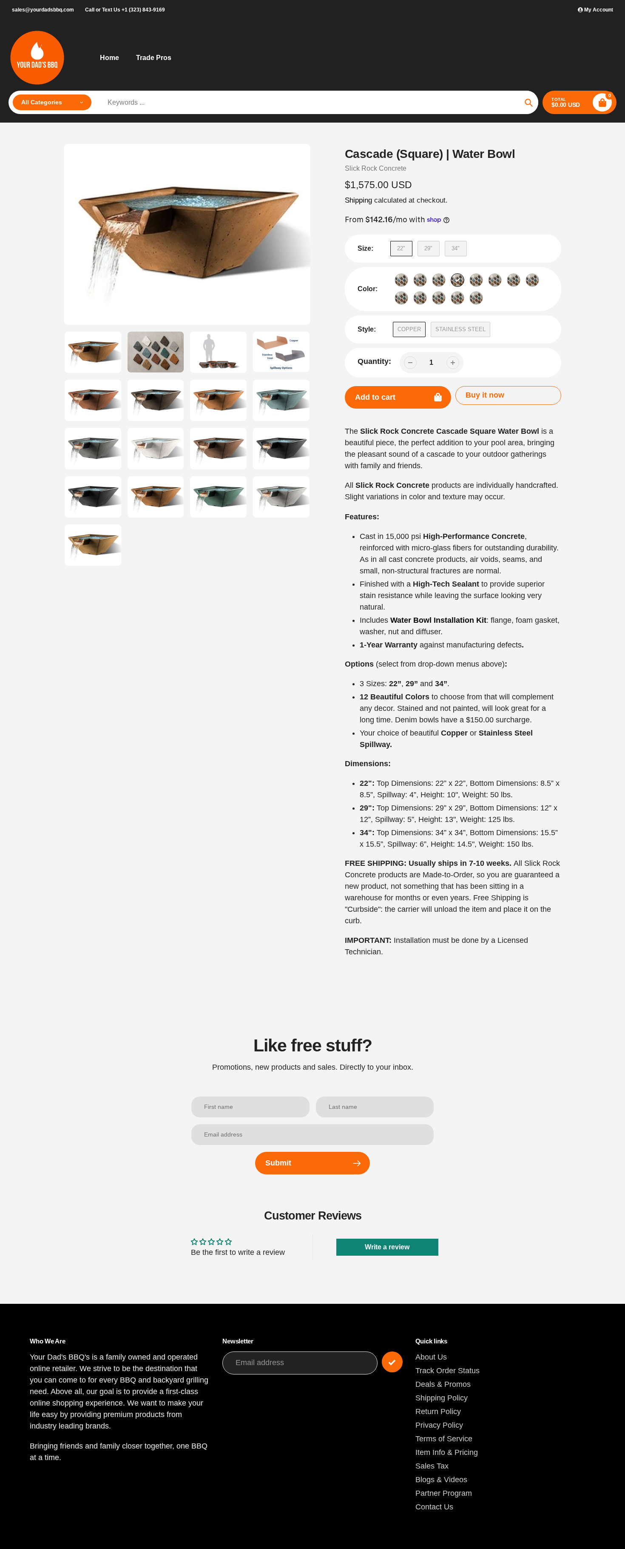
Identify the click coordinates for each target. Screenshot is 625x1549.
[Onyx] (401, 298)
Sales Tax (432, 1466)
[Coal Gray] (439, 280)
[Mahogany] (532, 280)
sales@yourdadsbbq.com (43, 10)
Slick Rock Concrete (375, 168)
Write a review (387, 1247)
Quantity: (374, 361)
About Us (431, 1357)
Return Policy (438, 1411)
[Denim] (476, 280)
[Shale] (457, 298)
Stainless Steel (460, 329)
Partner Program (443, 1493)
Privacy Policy (439, 1425)
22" (401, 248)
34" (456, 248)
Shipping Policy (441, 1398)
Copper (409, 329)
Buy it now (485, 395)
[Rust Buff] (420, 298)
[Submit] (392, 1361)
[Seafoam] (439, 298)
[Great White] (513, 280)
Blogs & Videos (441, 1479)
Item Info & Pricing (446, 1452)
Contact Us (434, 1507)
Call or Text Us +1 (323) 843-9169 (125, 10)
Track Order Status (447, 1370)
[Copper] (457, 280)
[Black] (420, 280)
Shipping (358, 200)
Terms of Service (443, 1438)
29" (428, 248)
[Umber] (476, 298)
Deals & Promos (443, 1384)
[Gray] (495, 280)
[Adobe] (401, 280)
